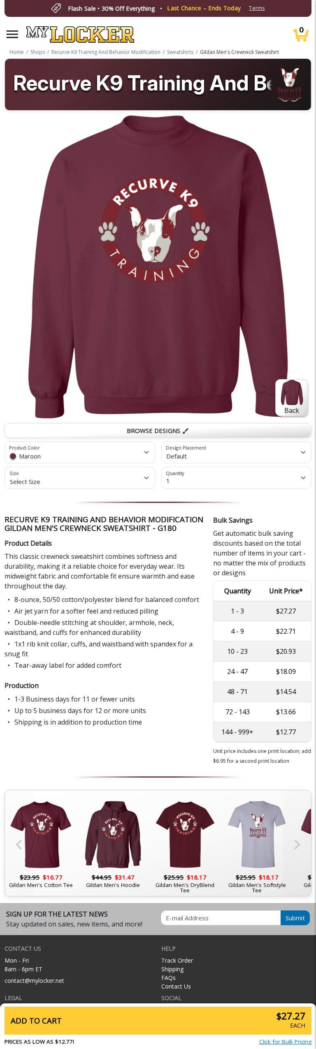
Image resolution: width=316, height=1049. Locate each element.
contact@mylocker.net (34, 980)
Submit (295, 918)
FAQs (168, 978)
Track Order (177, 960)
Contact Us (176, 986)
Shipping (172, 969)
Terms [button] (257, 8)
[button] (12, 34)
